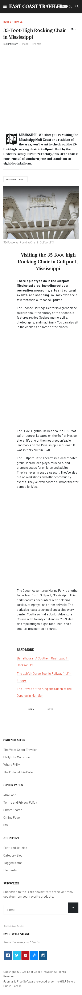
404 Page (9, 795)
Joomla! (8, 981)
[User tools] (74, 29)
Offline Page (11, 817)
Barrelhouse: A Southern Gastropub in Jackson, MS (43, 661)
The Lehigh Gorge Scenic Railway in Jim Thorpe (44, 677)
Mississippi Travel (15, 179)
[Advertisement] (41, 89)
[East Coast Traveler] (13, 926)
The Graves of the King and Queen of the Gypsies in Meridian (44, 692)
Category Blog (12, 855)
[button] (5, 6)
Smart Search (12, 810)
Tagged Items (12, 863)
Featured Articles (15, 848)
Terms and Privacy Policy (20, 802)
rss (5, 825)
